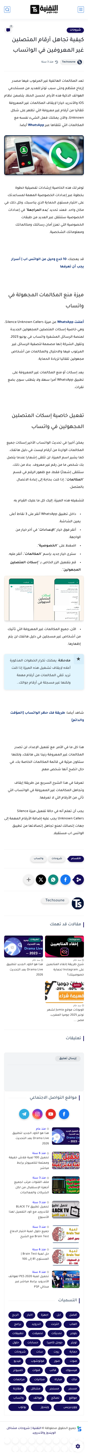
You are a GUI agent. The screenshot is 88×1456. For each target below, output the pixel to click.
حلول (15, 1342)
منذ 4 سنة (39, 1272)
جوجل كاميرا (54, 1342)
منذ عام (41, 1129)
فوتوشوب (37, 1361)
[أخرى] (48, 1449)
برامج (17, 1324)
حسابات (32, 1342)
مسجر (73, 1388)
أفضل (73, 1315)
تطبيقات (18, 1333)
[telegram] (24, 1114)
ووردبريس (70, 1407)
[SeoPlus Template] (79, 1428)
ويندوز (45, 1407)
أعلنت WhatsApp (70, 322)
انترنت (55, 1324)
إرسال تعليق (68, 1058)
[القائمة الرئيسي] (81, 9)
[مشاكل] (73, 1441)
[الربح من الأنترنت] (56, 1449)
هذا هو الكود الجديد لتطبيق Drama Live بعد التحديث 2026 (24, 970)
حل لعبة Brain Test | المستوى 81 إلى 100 (35, 1257)
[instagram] (37, 1114)
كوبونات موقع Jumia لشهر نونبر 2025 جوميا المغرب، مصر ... (65, 1015)
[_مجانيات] (15, 1449)
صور (57, 1361)
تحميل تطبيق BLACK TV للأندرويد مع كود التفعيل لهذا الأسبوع (29, 1212)
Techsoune (68, 62)
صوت (73, 1361)
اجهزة (44, 1315)
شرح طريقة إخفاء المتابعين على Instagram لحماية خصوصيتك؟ (65, 970)
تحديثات (56, 1333)
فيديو (17, 1361)
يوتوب (22, 1407)
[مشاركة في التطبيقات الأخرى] (29, 880)
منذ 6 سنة (39, 1153)
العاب (73, 1324)
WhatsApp (36, 125)
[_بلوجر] (32, 1449)
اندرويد (36, 1324)
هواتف (37, 1398)
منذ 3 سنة (39, 1178)
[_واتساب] (23, 1441)
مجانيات (39, 1379)
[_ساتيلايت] (23, 1449)
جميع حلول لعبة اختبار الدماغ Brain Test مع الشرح (29, 1234)
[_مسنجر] (15, 1441)
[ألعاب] (48, 1441)
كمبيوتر (18, 1370)
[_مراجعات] (40, 1449)
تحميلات (37, 1333)
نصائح (55, 1398)
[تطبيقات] (40, 1441)
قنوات (36, 1370)
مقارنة (17, 1388)
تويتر (74, 1342)
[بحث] (7, 9)
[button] (65, 880)
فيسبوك (71, 1370)
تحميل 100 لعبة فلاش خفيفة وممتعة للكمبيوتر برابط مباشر (29, 1163)
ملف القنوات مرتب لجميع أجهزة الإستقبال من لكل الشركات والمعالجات (31, 1188)
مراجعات (19, 1379)
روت (56, 1352)
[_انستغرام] (7, 1441)
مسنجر (54, 1388)
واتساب (38, 858)
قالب (53, 1370)
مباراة (58, 1379)
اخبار (30, 1315)
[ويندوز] (56, 1441)
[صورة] (66, 1136)
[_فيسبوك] (32, 1441)
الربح (15, 1315)
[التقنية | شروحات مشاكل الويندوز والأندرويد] (44, 9)
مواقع (73, 1398)
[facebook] (64, 1114)
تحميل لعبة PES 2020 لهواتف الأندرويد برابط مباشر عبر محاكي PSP (28, 1282)
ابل (59, 1315)
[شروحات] (81, 1441)
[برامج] (64, 1449)
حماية (73, 1352)
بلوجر (73, 1333)
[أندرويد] (64, 1441)
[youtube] (51, 1114)
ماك (74, 1379)
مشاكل (36, 1388)
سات (39, 1352)
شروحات (75, 30)
